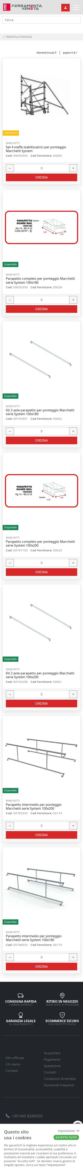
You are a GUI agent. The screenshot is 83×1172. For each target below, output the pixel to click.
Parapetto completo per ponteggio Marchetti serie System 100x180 (40, 280)
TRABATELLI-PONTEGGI (18, 37)
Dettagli (40, 97)
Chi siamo (13, 1064)
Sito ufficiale (15, 1058)
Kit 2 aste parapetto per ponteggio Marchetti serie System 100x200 (40, 675)
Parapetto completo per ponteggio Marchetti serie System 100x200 (40, 543)
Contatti (12, 1070)
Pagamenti (52, 1059)
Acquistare (52, 1053)
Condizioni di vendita (60, 1078)
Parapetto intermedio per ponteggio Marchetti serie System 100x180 (34, 938)
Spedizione (52, 1066)
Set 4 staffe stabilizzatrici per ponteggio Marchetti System (36, 149)
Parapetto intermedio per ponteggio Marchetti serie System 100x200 (34, 806)
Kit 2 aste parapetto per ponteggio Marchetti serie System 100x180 (40, 412)
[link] (22, 6)
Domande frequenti (59, 1085)
